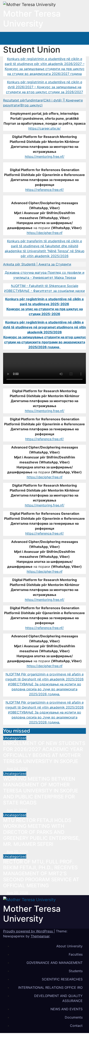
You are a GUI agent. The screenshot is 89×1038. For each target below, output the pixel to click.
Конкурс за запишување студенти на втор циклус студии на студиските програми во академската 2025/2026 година (44, 342)
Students (76, 971)
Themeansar (40, 936)
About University (69, 946)
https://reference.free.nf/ (44, 190)
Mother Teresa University (32, 18)
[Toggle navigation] (78, 38)
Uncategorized (14, 738)
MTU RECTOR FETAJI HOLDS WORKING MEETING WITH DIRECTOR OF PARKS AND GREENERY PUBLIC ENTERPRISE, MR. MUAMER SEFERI (41, 832)
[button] (69, 38)
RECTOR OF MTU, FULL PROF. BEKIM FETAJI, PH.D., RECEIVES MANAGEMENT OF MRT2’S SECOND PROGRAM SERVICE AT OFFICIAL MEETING (41, 874)
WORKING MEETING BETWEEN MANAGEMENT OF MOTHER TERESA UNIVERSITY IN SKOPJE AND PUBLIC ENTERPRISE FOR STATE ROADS (40, 791)
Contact (76, 1026)
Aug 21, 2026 (17, 810)
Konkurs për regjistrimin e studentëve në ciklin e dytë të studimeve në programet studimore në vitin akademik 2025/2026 (44, 327)
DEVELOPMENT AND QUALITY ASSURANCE (58, 998)
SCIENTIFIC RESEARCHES (62, 979)
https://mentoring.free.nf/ (44, 156)
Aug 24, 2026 (17, 769)
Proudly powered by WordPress (28, 931)
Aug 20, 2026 (17, 851)
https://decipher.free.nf (45, 233)
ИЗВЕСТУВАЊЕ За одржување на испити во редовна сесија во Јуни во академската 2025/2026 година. (44, 689)
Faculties (76, 954)
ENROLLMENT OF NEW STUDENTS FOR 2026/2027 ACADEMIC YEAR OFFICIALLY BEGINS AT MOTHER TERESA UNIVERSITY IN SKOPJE (44, 752)
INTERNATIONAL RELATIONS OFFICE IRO (50, 987)
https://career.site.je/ (44, 128)
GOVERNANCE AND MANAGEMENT (54, 963)
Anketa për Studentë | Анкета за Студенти (37, 264)
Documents (74, 1017)
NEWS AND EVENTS (67, 1009)
